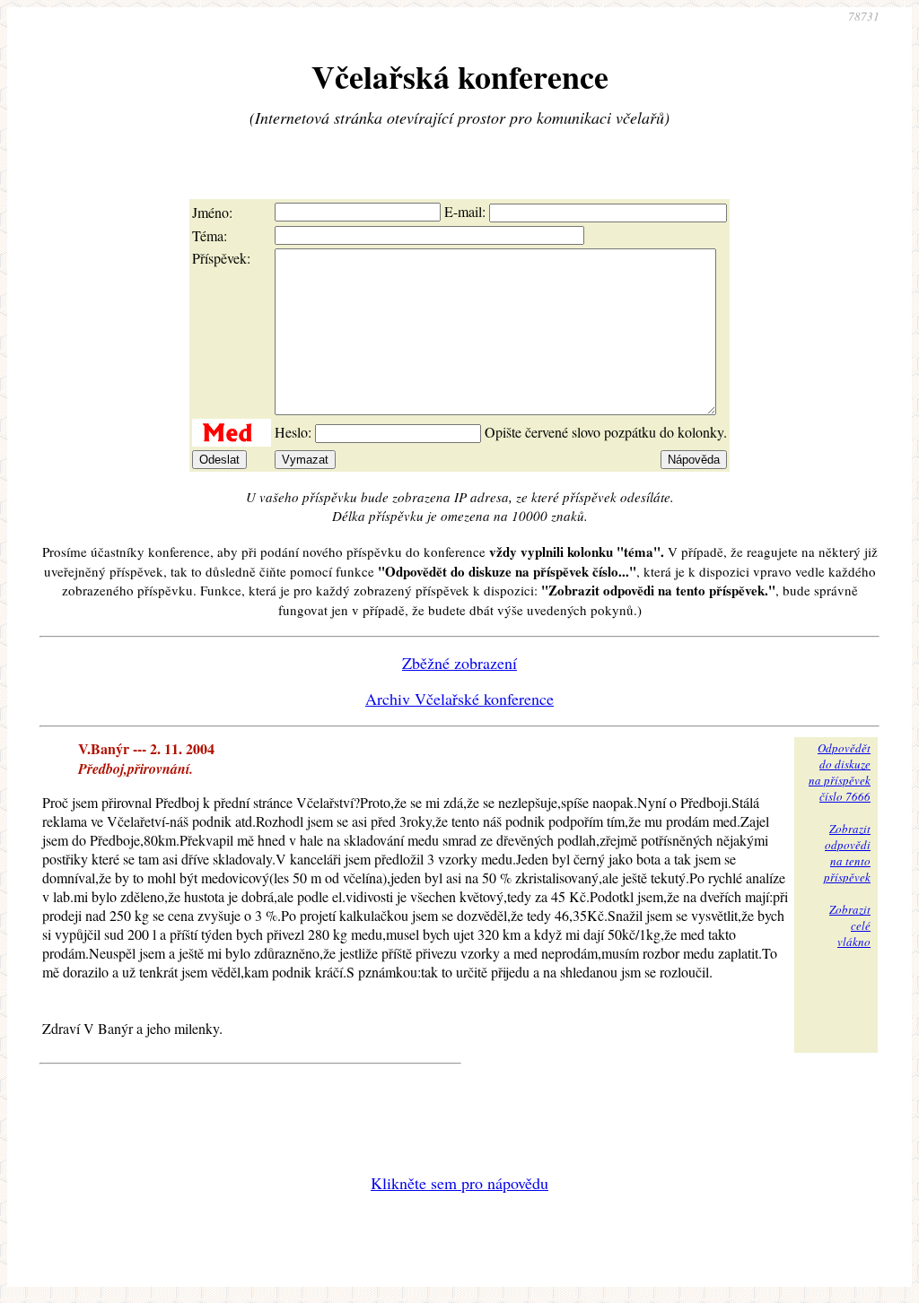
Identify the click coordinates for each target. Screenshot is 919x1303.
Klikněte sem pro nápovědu (459, 1183)
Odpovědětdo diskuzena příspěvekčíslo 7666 (840, 772)
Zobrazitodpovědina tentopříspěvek (847, 853)
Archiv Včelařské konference (459, 698)
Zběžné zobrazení (459, 662)
